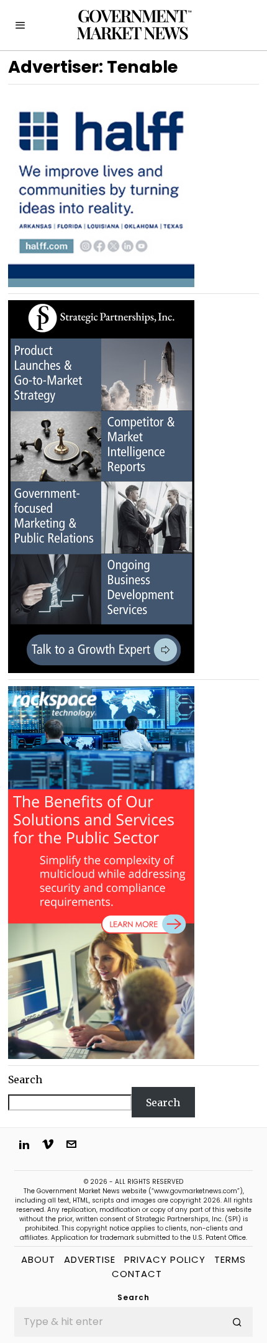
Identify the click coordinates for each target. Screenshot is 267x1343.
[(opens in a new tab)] (101, 485)
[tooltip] (24, 1144)
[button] (238, 1322)
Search (25, 1079)
